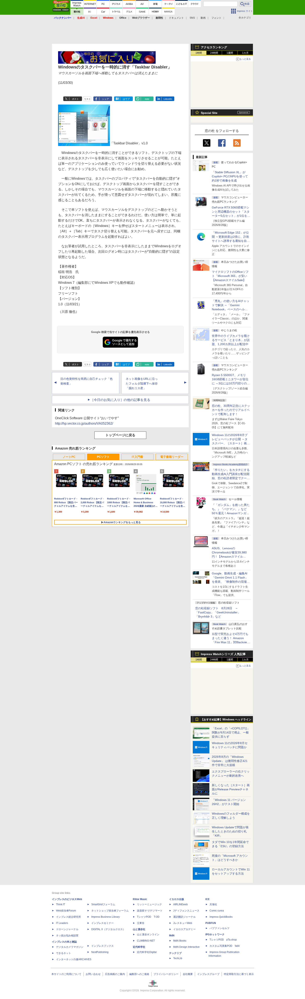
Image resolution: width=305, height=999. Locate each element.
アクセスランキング (214, 47)
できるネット (63, 953)
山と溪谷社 (139, 929)
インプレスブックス (102, 945)
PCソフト (103, 456)
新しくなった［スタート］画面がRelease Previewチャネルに (231, 789)
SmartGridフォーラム (103, 904)
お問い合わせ (93, 974)
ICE (207, 899)
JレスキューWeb (182, 923)
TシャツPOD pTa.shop (223, 939)
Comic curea (217, 910)
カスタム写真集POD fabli (225, 945)
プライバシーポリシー (166, 974)
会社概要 (188, 974)
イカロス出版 (176, 899)
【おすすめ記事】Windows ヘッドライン (226, 719)
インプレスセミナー (102, 923)
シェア (105, 99)
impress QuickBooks (221, 916)
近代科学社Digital (147, 952)
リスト (87, 99)
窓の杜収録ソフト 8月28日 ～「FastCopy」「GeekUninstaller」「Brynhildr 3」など (217, 612)
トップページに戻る (120, 435)
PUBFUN (210, 923)
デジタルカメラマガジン (69, 946)
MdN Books (179, 940)
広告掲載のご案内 (115, 974)
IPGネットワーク (214, 934)
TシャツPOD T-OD (148, 916)
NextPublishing (100, 952)
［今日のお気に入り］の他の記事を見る (120, 400)
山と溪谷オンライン (148, 934)
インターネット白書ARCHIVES (73, 959)
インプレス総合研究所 (68, 916)
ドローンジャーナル (67, 929)
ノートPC (69, 456)
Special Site (209, 113)
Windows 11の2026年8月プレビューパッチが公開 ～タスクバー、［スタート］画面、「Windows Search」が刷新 (230, 443)
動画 (203, 17)
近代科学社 (139, 946)
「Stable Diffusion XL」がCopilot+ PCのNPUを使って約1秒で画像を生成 (230, 176)
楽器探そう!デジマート (149, 910)
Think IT (60, 904)
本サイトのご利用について (66, 974)
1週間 (230, 52)
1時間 (198, 52)
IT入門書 (137, 456)
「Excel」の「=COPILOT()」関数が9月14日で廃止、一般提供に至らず (231, 732)
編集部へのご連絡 (139, 974)
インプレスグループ (208, 974)
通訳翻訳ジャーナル (184, 916)
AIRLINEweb (180, 904)
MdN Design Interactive (186, 946)
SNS (192, 17)
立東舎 (140, 923)
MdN (171, 935)
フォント (216, 17)
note (147, 99)
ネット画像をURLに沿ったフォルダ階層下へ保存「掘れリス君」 (142, 383)
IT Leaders (62, 923)
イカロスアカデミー (184, 929)
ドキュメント (176, 17)
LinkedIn (167, 99)
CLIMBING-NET (146, 940)
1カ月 (245, 52)
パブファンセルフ (219, 928)
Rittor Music (140, 899)
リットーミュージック (149, 904)
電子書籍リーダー (171, 456)
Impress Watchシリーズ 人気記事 (223, 654)
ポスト (75, 99)
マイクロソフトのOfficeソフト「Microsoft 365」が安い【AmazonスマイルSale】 (230, 276)
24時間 (214, 52)
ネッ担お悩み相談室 (67, 935)
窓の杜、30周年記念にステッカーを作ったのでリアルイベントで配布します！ (231, 410)
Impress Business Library (105, 916)
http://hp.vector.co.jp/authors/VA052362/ (84, 423)
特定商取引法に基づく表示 (239, 974)
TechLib (177, 958)
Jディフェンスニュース (186, 910)
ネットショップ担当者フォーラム (110, 910)
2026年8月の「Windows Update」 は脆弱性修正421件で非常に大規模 (230, 761)
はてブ (126, 99)
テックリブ (175, 953)
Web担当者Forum (66, 910)
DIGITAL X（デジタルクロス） (108, 929)
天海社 (213, 904)
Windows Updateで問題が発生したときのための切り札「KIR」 (230, 831)
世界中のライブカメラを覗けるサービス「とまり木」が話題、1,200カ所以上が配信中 (231, 340)
